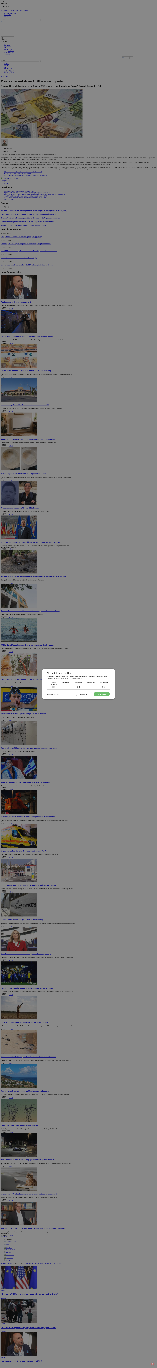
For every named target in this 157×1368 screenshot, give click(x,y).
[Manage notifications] (152, 1364)
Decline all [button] (84, 694)
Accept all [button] (102, 694)
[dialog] (78, 684)
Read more (78, 678)
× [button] (112, 670)
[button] (53, 694)
